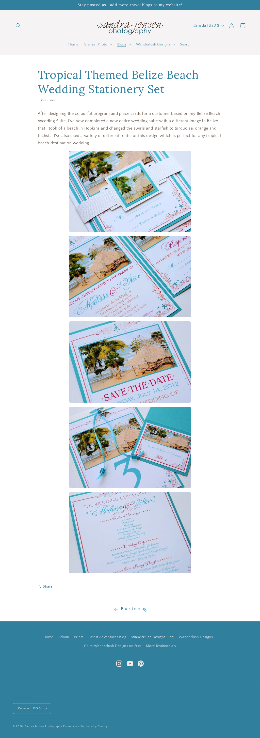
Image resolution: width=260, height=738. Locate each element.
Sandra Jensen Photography (43, 726)
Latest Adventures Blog (107, 637)
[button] (18, 25)
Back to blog (134, 608)
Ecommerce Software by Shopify (85, 726)
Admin (63, 637)
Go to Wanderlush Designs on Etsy (112, 646)
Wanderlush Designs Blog (152, 637)
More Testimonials (161, 646)
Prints (79, 637)
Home (48, 637)
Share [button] (48, 587)
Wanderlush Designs (196, 637)
